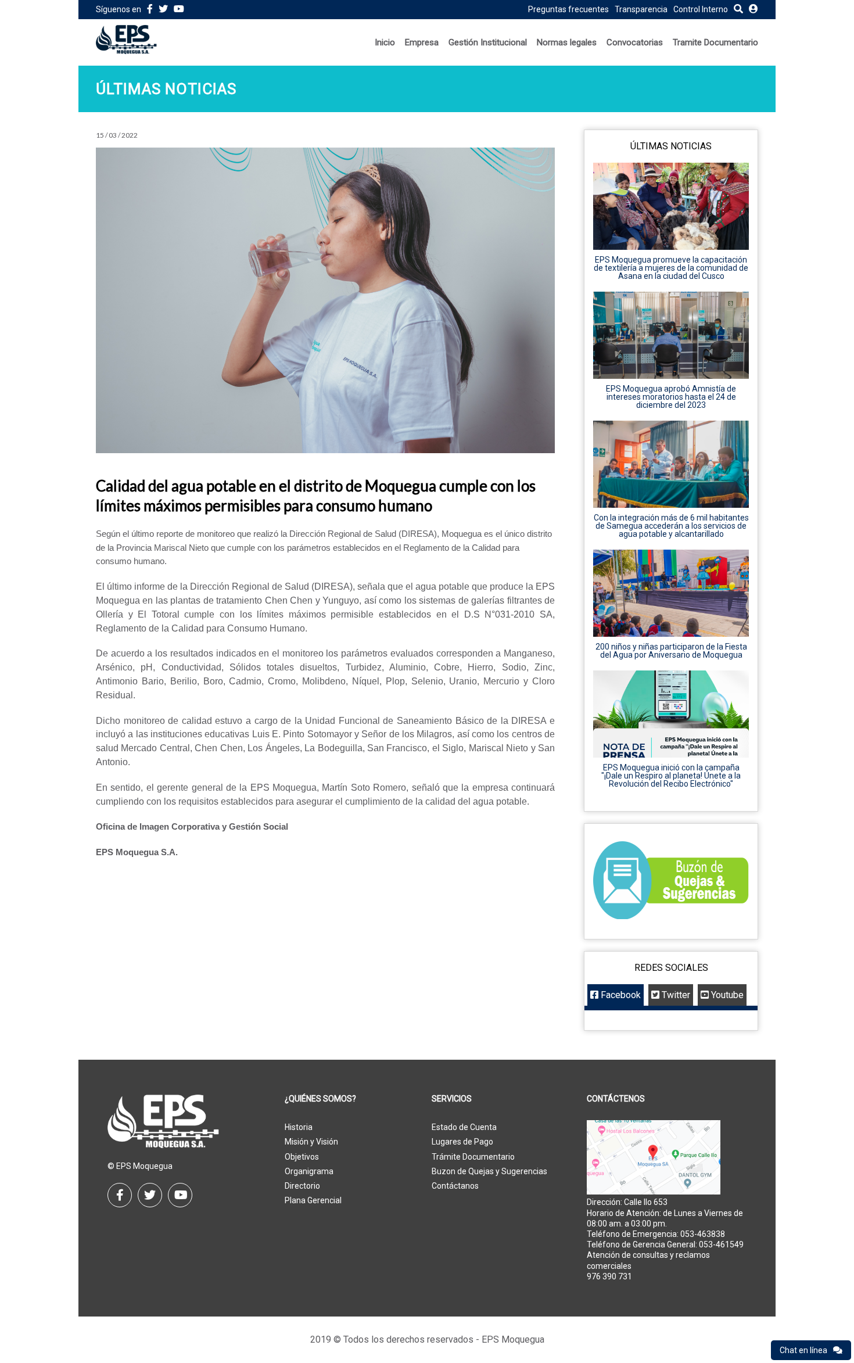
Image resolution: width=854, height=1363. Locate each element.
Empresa (422, 42)
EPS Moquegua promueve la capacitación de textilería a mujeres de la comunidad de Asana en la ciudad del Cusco (671, 268)
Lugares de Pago (462, 1141)
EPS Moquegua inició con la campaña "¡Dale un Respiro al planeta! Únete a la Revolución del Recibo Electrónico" (671, 775)
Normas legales (567, 42)
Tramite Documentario (715, 42)
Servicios (452, 1099)
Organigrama (309, 1171)
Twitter (674, 994)
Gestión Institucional (487, 42)
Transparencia (641, 9)
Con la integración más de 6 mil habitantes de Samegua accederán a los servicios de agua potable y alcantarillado (671, 526)
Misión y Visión (311, 1141)
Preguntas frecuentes (568, 9)
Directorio (302, 1185)
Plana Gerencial (313, 1200)
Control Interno (700, 9)
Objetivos (302, 1156)
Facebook (619, 994)
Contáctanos (455, 1185)
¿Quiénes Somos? (320, 1099)
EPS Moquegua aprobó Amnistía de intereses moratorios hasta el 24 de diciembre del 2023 (671, 397)
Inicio (385, 42)
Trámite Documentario (473, 1156)
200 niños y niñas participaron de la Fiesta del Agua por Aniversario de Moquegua (671, 650)
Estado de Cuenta (464, 1127)
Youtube (726, 994)
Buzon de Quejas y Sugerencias (489, 1171)
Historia (299, 1127)
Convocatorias (635, 42)
